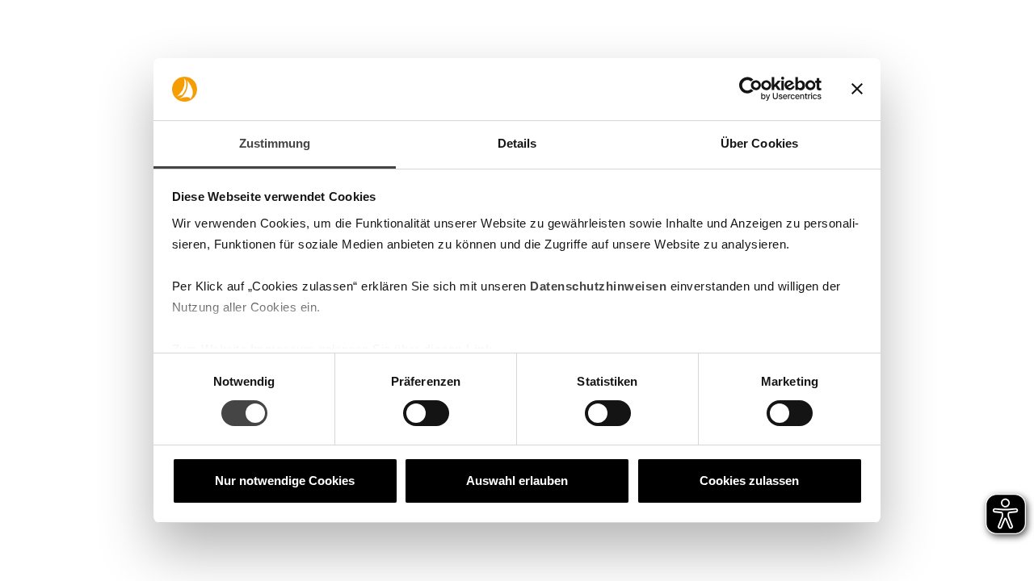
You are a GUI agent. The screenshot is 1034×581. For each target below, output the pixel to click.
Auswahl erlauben (517, 480)
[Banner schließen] (857, 88)
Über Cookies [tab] (759, 143)
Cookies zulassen (749, 480)
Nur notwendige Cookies (285, 480)
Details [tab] (517, 143)
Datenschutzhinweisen (598, 286)
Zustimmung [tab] (275, 143)
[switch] (426, 413)
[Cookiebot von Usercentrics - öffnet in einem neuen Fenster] (751, 89)
